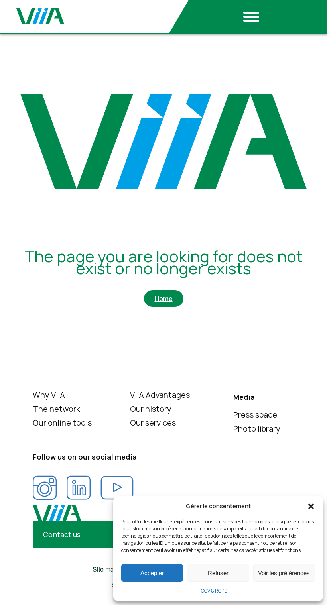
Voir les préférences (284, 573)
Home (164, 298)
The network (56, 408)
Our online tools (62, 422)
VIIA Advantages (160, 394)
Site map (105, 569)
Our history (150, 408)
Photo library (256, 428)
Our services (153, 422)
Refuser (218, 573)
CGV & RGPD (214, 590)
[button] (311, 506)
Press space (255, 414)
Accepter (152, 573)
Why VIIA (49, 394)
